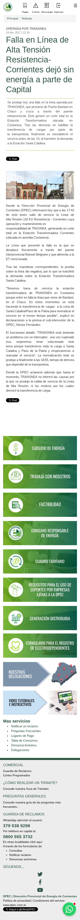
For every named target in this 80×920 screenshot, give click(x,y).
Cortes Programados (16, 775)
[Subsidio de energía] (40, 450)
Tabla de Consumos (24, 740)
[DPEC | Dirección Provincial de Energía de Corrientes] (7, 4)
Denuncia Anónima (23, 745)
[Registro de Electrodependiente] (40, 645)
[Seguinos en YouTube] (40, 890)
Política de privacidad (17, 900)
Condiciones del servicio (49, 900)
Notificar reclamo (20, 855)
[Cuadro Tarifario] (40, 563)
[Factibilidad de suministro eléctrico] (40, 506)
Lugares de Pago (22, 735)
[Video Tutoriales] (40, 704)
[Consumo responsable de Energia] (40, 535)
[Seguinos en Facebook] (40, 882)
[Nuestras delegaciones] (40, 676)
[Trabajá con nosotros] (40, 478)
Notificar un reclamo (24, 726)
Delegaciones (20, 750)
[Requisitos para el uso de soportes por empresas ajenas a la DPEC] (40, 591)
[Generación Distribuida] (40, 618)
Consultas (15, 850)
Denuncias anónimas (23, 859)
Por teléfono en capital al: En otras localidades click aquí (22, 836)
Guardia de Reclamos (17, 771)
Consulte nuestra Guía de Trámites (26, 788)
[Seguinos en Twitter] (40, 874)
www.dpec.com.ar (14, 905)
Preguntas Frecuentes (26, 731)
